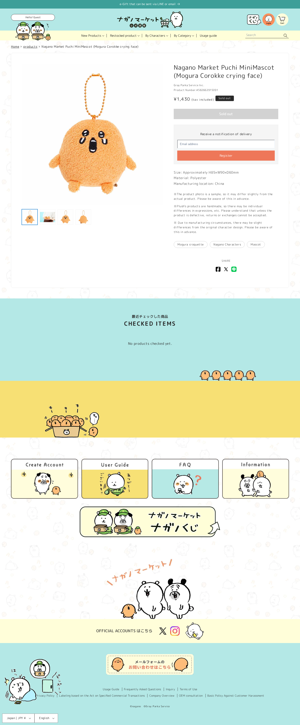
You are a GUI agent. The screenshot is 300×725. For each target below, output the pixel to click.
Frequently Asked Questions (142, 689)
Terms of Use (188, 689)
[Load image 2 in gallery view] (48, 217)
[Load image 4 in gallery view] (83, 217)
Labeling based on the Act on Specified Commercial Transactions (102, 696)
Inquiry (170, 689)
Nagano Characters (227, 244)
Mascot (256, 244)
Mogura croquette (190, 244)
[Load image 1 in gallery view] (30, 217)
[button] (92, 35)
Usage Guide (111, 689)
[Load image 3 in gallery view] (65, 217)
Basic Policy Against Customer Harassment (235, 696)
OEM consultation (191, 696)
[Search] (285, 35)
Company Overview (161, 696)
